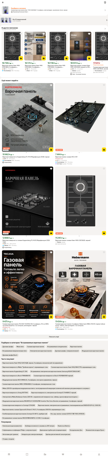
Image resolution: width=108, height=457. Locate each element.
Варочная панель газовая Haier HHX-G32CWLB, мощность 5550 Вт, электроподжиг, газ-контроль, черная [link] (80, 66)
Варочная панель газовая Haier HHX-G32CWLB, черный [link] (72, 240)
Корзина (81, 454)
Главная (9, 454)
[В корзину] (21, 58)
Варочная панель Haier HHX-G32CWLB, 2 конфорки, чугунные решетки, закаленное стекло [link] (12, 66)
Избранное (63, 454)
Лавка (45, 454)
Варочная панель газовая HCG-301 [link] (66, 157)
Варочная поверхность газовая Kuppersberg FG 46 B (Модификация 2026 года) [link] (26, 241)
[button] (3, 2)
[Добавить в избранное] (21, 34)
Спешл (27, 454)
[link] (7, 346)
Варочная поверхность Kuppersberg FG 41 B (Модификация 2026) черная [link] (26, 157)
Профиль (99, 454)
